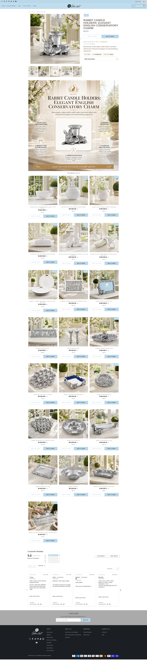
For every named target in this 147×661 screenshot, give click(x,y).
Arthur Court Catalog (51, 640)
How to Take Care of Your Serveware (73, 634)
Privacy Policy (50, 645)
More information (90, 59)
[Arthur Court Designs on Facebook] (4, 1)
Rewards (49, 634)
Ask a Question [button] (101, 556)
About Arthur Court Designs (71, 632)
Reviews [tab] (30, 565)
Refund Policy (50, 647)
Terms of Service (50, 650)
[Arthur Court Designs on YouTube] (15, 1)
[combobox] (138, 6)
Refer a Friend (50, 637)
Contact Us (67, 637)
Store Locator (50, 632)
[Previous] (29, 39)
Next (120, 589)
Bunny (111, 54)
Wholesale (49, 642)
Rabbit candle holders (35, 596)
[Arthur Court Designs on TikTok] (11, 1)
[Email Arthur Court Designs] (1, 1)
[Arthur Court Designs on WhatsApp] (13, 1)
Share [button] (32, 602)
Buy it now (110, 36)
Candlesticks (98, 54)
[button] (12, 6)
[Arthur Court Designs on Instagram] (6, 1)
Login (138, 1)
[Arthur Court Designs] (74, 6)
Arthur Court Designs (36, 655)
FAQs (103, 634)
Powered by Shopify (46, 655)
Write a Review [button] (114, 556)
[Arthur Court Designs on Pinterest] (8, 1)
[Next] (81, 39)
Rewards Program (87, 632)
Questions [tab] (40, 565)
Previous (26, 589)
